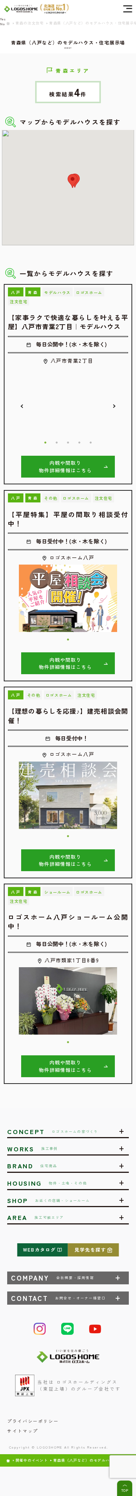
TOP (124, 1490)
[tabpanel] (68, 401)
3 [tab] (68, 442)
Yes (3, 19)
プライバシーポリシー (33, 1421)
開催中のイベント (31, 1460)
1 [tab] (45, 442)
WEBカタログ (39, 1249)
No (2, 23)
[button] (72, 181)
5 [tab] (90, 442)
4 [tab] (79, 442)
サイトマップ (22, 1431)
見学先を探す (90, 1249)
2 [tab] (56, 442)
